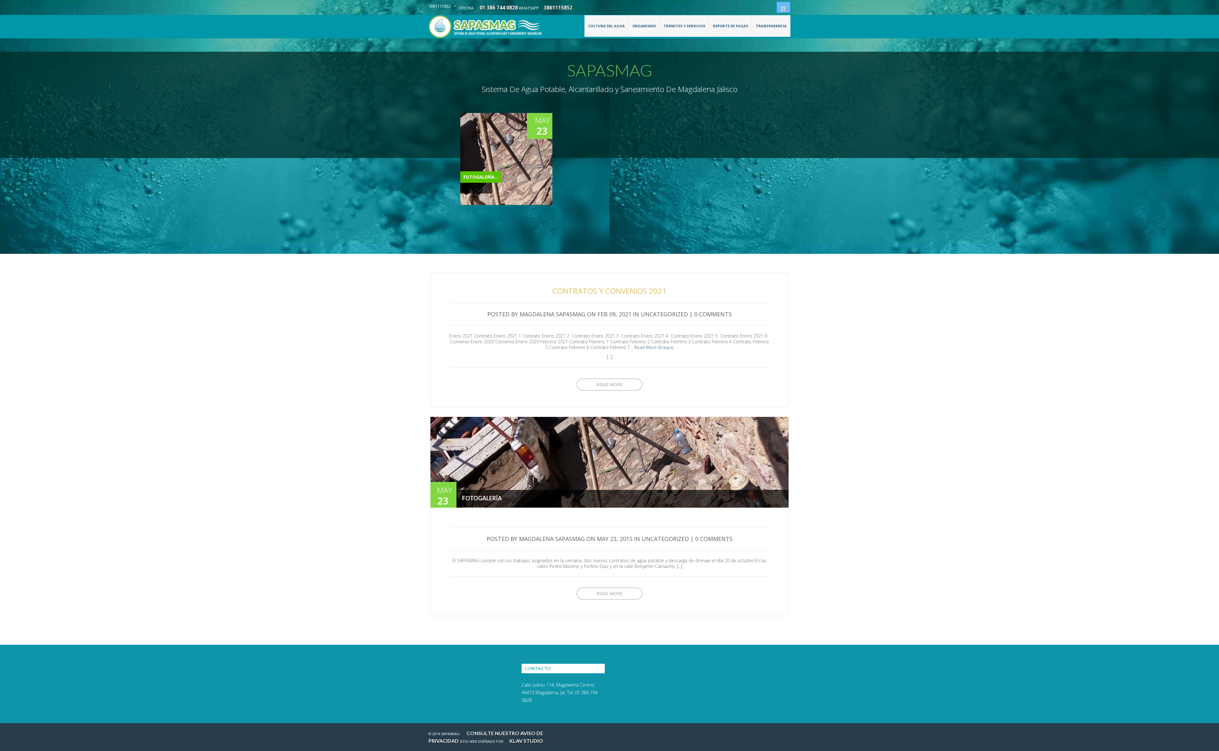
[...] (609, 357)
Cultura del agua (606, 25)
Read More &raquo (654, 347)
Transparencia (771, 25)
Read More (609, 384)
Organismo (644, 25)
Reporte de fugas (730, 25)
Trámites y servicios (684, 25)
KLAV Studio (526, 741)
